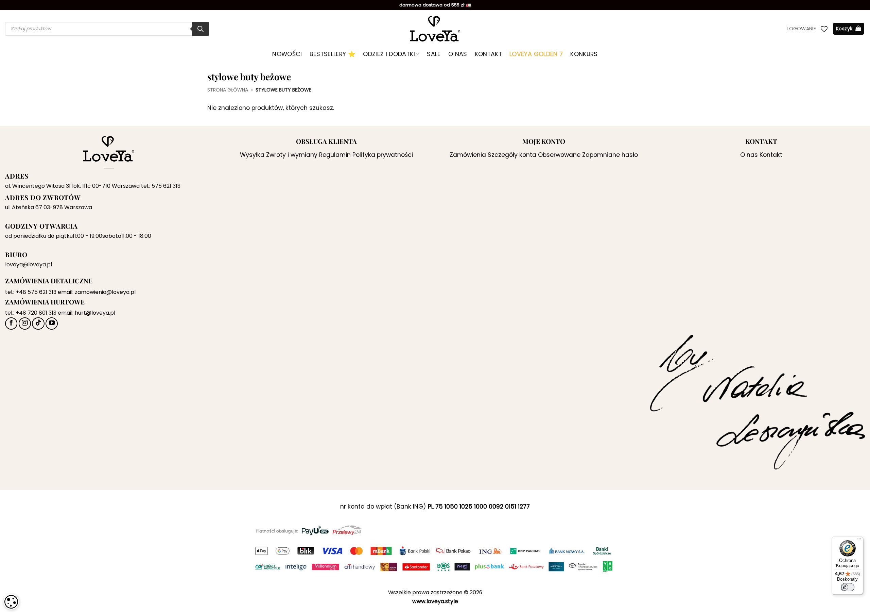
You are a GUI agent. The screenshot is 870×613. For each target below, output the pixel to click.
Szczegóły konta (512, 155)
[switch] (847, 587)
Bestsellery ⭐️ (333, 54)
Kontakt (488, 54)
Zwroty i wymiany (291, 155)
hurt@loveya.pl (95, 313)
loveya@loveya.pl (28, 264)
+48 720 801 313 (36, 313)
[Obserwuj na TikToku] (38, 323)
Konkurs (583, 54)
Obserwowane (559, 155)
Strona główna (227, 89)
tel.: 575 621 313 (160, 186)
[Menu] (859, 540)
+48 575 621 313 (36, 292)
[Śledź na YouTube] (52, 323)
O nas (457, 54)
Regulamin (335, 155)
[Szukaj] (200, 29)
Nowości (287, 54)
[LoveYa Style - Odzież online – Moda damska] (435, 29)
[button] (801, 28)
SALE (433, 54)
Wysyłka (252, 155)
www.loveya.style (435, 601)
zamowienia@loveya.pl (105, 292)
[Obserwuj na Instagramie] (25, 323)
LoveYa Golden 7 (536, 54)
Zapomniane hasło (610, 155)
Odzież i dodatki (389, 54)
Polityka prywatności (382, 155)
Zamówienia (468, 155)
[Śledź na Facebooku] (11, 323)
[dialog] (11, 602)
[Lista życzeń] (824, 28)
